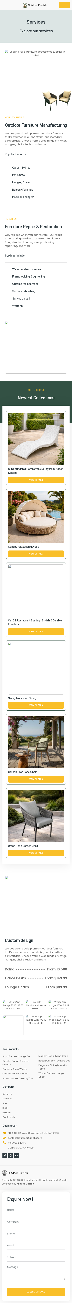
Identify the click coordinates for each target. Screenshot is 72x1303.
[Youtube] (16, 1155)
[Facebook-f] (4, 1155)
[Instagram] (10, 1155)
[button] (5, 5)
